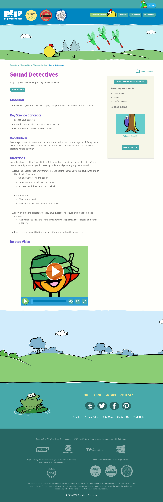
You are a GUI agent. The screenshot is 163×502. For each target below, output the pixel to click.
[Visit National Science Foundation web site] (51, 473)
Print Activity (18, 89)
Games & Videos (99, 14)
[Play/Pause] (25, 301)
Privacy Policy (92, 417)
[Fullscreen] (85, 301)
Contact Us (123, 417)
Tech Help (138, 417)
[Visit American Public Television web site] (120, 449)
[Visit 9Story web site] (68, 449)
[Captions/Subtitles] (78, 301)
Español (151, 5)
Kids (86, 394)
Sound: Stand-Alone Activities (34, 65)
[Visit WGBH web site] (42, 449)
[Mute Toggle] (71, 301)
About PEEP (149, 14)
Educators (135, 14)
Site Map (108, 417)
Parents (123, 14)
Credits (76, 417)
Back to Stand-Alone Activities (130, 81)
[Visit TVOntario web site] (94, 449)
